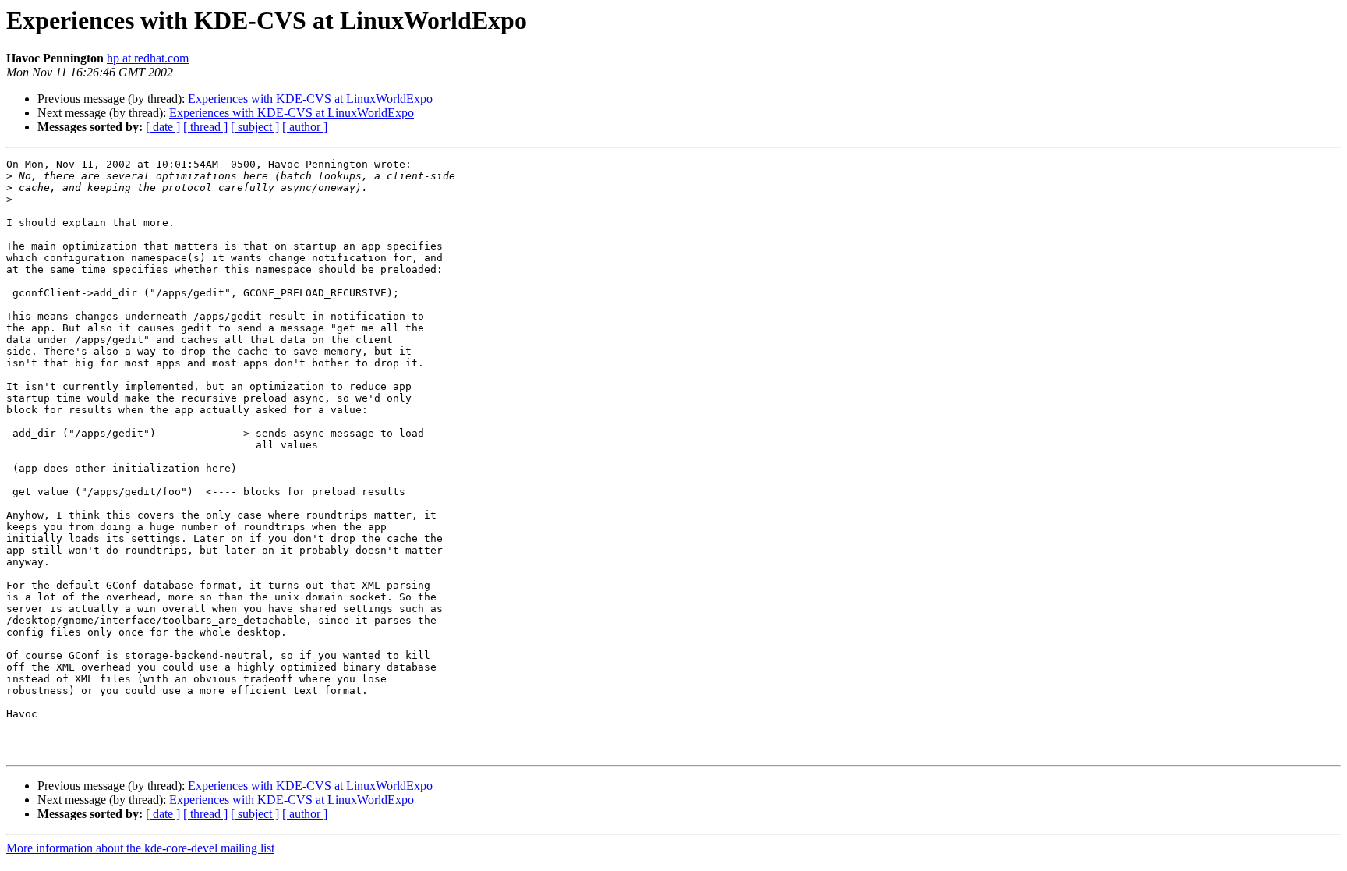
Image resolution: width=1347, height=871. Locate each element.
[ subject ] (255, 126)
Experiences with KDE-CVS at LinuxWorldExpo (310, 98)
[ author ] (304, 126)
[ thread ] (205, 126)
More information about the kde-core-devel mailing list (140, 848)
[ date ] (163, 126)
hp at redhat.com (148, 58)
